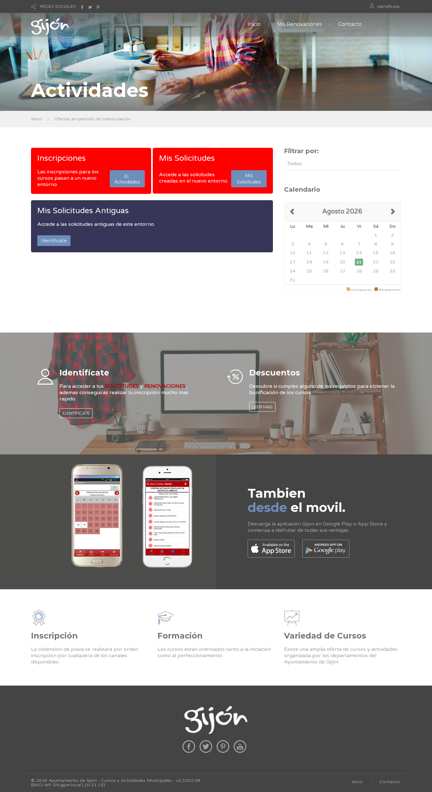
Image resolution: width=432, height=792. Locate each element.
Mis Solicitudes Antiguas (83, 210)
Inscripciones (61, 158)
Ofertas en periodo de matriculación (92, 119)
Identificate (388, 6)
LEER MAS (262, 406)
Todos (294, 163)
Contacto (350, 24)
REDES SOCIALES (58, 6)
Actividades (127, 179)
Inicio (254, 24)
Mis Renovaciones (299, 24)
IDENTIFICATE (76, 413)
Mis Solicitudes (187, 158)
